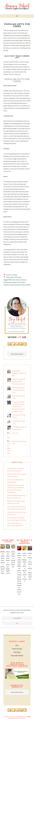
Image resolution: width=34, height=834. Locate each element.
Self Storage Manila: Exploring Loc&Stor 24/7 (18, 390)
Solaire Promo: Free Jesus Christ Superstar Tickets (30, 566)
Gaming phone (7, 282)
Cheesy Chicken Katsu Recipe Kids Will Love (8, 562)
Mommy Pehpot (17, 6)
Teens (19, 277)
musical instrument (15, 285)
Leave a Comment (11, 275)
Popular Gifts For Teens (17, 25)
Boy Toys (15, 433)
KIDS (15, 277)
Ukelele (28, 285)
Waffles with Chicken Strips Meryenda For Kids (2, 562)
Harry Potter (21, 282)
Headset (6, 285)
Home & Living (17, 648)
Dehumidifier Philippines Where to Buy (19, 373)
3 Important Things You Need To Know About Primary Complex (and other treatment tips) (18, 406)
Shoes (23, 285)
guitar (15, 282)
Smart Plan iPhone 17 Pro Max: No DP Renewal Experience (19, 381)
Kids (17, 645)
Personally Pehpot (17, 655)
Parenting (17, 652)
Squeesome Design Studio (16, 718)
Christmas (23, 280)
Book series (15, 280)
